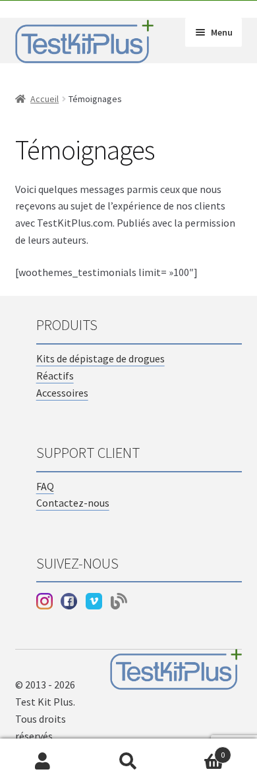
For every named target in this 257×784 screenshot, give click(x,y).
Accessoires (62, 392)
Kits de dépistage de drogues (100, 358)
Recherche (128, 761)
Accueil (44, 99)
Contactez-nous (72, 502)
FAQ (45, 486)
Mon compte (43, 761)
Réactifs (55, 375)
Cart (198, 750)
